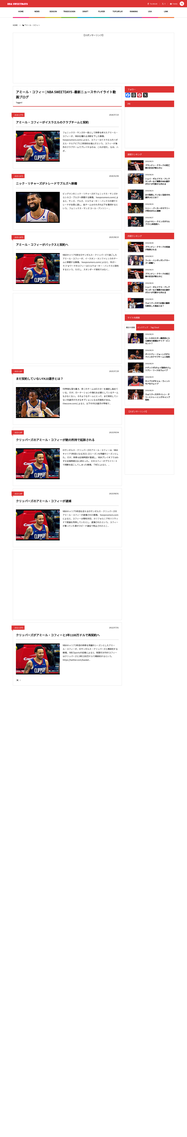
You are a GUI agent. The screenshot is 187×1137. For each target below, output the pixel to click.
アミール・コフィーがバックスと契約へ (42, 244)
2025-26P (18, 371)
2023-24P (18, 432)
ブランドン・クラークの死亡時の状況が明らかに (157, 166)
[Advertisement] (93, 58)
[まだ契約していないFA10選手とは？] (38, 402)
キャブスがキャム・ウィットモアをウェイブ (157, 382)
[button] (182, 3)
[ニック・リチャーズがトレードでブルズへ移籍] (38, 207)
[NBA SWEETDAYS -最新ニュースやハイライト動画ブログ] (18, 3)
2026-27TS (18, 115)
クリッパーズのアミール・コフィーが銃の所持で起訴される (55, 440)
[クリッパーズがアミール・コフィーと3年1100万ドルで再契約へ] (38, 658)
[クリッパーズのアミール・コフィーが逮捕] (38, 524)
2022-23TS (18, 627)
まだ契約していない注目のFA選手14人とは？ (157, 196)
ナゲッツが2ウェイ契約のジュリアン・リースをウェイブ (158, 369)
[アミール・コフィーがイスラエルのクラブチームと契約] (38, 146)
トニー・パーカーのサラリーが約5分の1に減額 (157, 209)
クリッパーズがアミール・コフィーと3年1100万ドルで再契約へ (58, 635)
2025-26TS (18, 176)
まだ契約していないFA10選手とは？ (39, 378)
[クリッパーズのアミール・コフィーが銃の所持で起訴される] (38, 463)
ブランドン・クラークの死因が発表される (157, 248)
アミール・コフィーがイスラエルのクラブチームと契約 (52, 122)
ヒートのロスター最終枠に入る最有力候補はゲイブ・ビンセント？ (157, 341)
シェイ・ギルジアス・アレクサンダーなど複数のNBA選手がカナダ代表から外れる (157, 181)
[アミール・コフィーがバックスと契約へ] (38, 268)
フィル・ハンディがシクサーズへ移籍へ (157, 261)
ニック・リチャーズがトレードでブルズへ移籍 (46, 183)
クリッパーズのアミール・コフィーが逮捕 (43, 501)
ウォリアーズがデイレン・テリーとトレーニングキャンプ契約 (157, 397)
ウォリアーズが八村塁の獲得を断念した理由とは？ (157, 304)
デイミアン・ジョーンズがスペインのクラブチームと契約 (157, 355)
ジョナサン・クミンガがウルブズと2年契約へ (157, 222)
